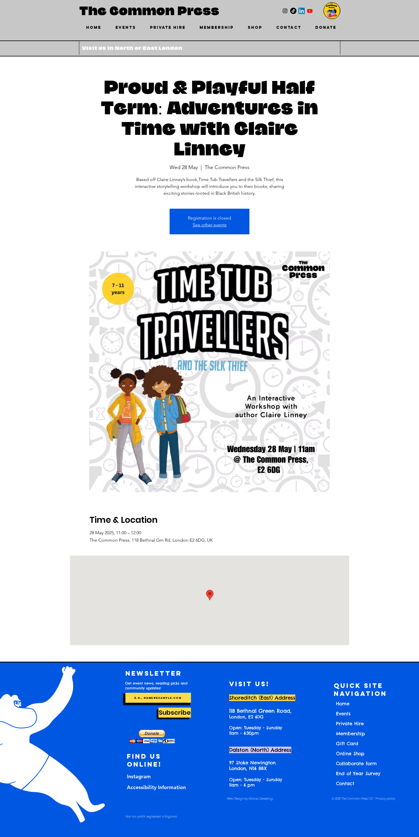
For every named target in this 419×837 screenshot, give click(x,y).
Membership (350, 733)
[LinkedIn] (301, 11)
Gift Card (347, 743)
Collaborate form (356, 763)
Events (343, 713)
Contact (345, 783)
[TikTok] (293, 11)
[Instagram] (285, 11)
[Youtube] (310, 11)
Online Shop (350, 753)
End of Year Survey (358, 773)
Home (342, 703)
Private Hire (350, 723)
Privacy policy (385, 799)
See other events (210, 224)
